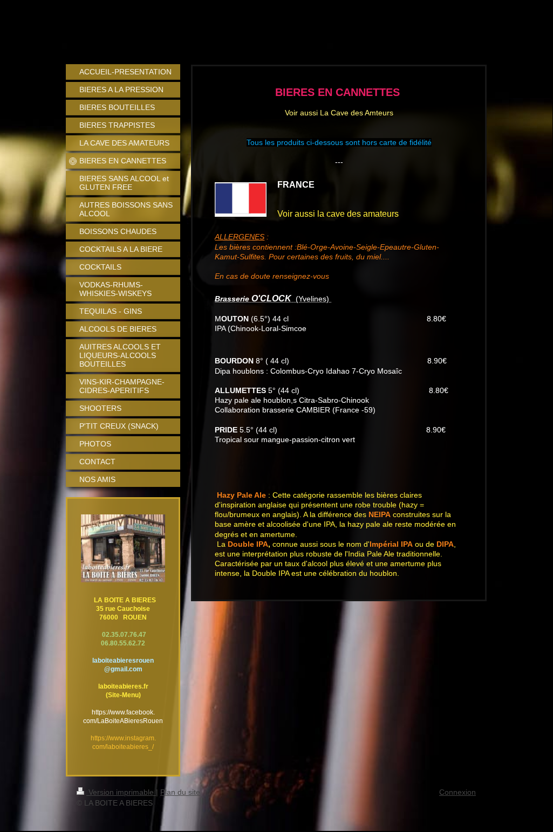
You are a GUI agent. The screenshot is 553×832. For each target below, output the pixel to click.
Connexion (457, 792)
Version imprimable (121, 792)
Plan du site (180, 792)
